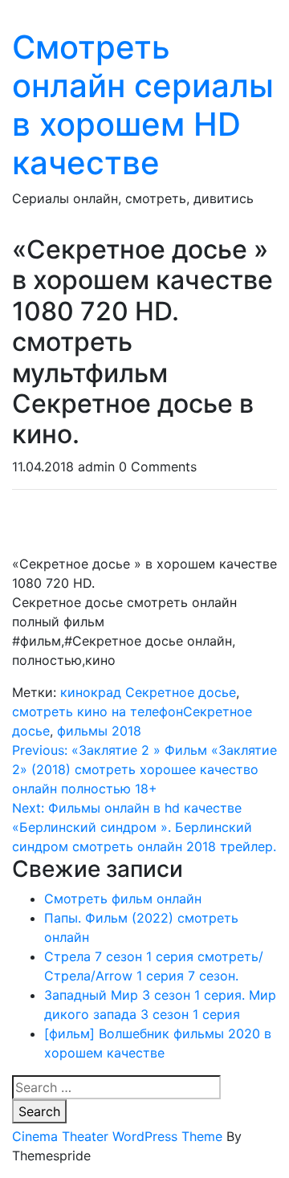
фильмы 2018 (99, 731)
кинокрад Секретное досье (148, 692)
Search (39, 1111)
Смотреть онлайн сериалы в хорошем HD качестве (143, 104)
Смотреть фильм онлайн (122, 899)
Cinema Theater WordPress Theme (117, 1136)
